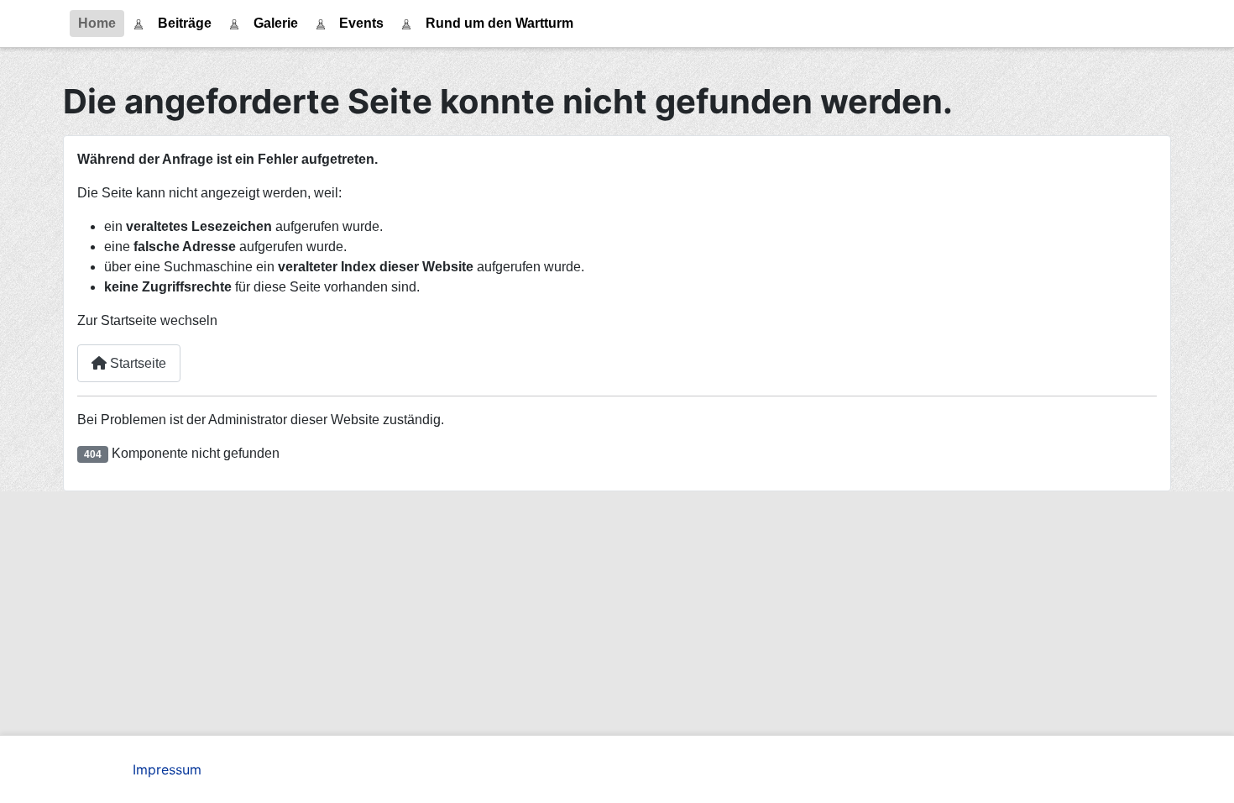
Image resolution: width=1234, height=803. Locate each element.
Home (97, 23)
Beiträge (185, 23)
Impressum (167, 769)
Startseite (136, 363)
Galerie (276, 23)
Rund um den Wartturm (499, 23)
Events (361, 23)
